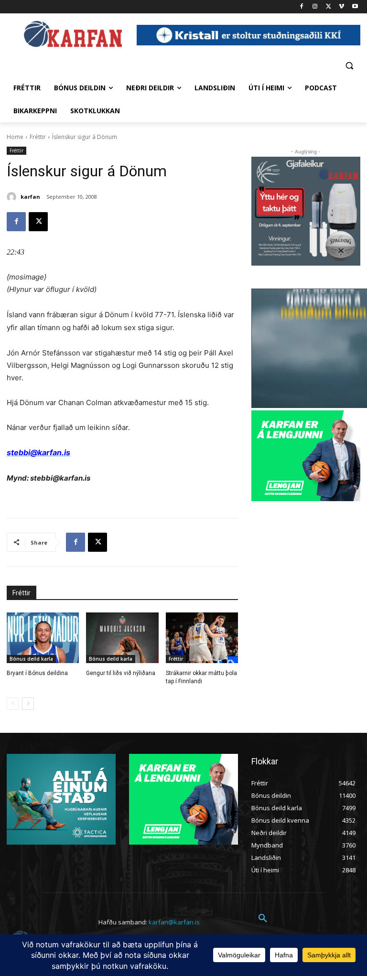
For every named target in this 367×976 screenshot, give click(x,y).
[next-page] (28, 703)
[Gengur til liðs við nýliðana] (122, 637)
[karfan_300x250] (61, 799)
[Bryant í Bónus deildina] (43, 637)
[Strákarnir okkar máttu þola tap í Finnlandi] (202, 637)
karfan (30, 196)
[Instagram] (315, 6)
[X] (328, 6)
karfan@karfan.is (174, 922)
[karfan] (13, 197)
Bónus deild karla (31, 658)
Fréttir (38, 137)
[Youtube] (354, 6)
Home (15, 137)
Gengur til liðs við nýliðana (120, 673)
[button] (349, 65)
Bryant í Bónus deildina (37, 673)
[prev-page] (13, 703)
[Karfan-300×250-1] (305, 455)
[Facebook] (301, 6)
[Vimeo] (341, 6)
